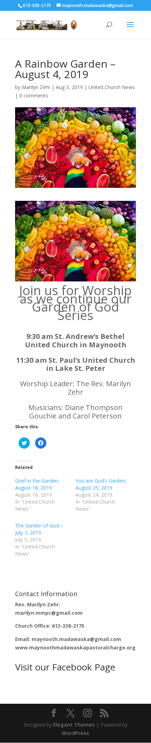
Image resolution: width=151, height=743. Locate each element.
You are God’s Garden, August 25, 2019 (101, 484)
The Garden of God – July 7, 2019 (39, 529)
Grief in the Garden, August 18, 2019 (37, 484)
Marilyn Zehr (36, 87)
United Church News (111, 87)
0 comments (33, 95)
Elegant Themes (74, 724)
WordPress (75, 733)
